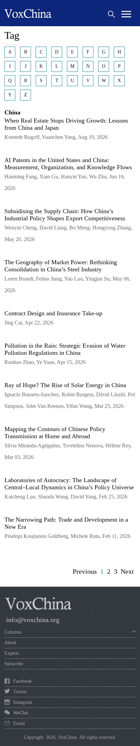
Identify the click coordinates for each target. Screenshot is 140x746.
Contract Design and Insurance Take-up (53, 313)
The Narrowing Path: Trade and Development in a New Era (66, 523)
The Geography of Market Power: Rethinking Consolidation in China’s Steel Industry (60, 266)
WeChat (20, 712)
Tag (11, 35)
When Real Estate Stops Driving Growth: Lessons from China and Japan (66, 124)
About (10, 642)
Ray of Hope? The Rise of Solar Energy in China (65, 385)
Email (19, 723)
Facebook (22, 681)
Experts (11, 653)
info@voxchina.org (32, 619)
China (12, 112)
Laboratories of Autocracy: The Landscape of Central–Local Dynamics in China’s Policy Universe (69, 484)
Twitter (20, 691)
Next (127, 571)
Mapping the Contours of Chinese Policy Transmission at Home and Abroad (54, 433)
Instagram (22, 702)
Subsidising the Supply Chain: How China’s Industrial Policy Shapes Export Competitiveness (64, 215)
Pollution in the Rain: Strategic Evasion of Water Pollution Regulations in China (64, 349)
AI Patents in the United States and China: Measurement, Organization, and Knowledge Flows (68, 164)
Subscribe (13, 663)
